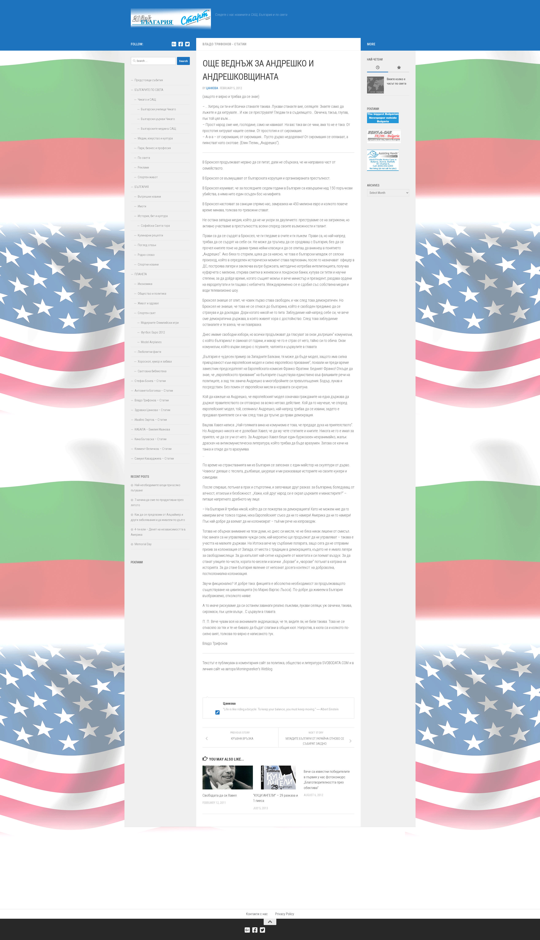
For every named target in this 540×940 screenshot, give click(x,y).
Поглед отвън (147, 245)
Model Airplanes (151, 342)
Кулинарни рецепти (150, 235)
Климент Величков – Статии (153, 449)
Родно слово (146, 255)
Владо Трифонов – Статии (152, 400)
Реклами (143, 167)
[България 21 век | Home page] (171, 19)
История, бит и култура (153, 216)
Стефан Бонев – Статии (150, 381)
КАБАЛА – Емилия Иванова (152, 429)
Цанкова (212, 88)
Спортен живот (148, 177)
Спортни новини (148, 264)
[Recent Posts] (377, 67)
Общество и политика (152, 293)
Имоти (142, 206)
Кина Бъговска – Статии (150, 439)
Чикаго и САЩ (147, 99)
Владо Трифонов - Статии (224, 44)
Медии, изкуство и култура (155, 138)
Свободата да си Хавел (219, 795)
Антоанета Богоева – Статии (154, 390)
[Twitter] (187, 44)
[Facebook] (180, 44)
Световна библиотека (152, 371)
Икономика (145, 284)
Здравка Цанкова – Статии (152, 410)
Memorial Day (143, 544)
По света (144, 158)
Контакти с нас (257, 914)
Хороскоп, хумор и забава (155, 361)
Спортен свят (147, 313)
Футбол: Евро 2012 (153, 332)
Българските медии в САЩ (158, 129)
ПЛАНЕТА (141, 274)
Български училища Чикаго (158, 109)
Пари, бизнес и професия (154, 148)
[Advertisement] (160, 629)
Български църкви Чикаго (158, 119)
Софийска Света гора (155, 226)
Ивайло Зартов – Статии (151, 420)
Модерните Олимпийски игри (160, 323)
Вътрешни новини (149, 196)
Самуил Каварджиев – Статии (154, 458)
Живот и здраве (148, 303)
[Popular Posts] (398, 67)
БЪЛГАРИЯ (142, 187)
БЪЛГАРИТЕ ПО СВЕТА (149, 90)
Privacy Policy (284, 914)
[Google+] (173, 44)
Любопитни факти (149, 352)
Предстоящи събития (149, 80)
